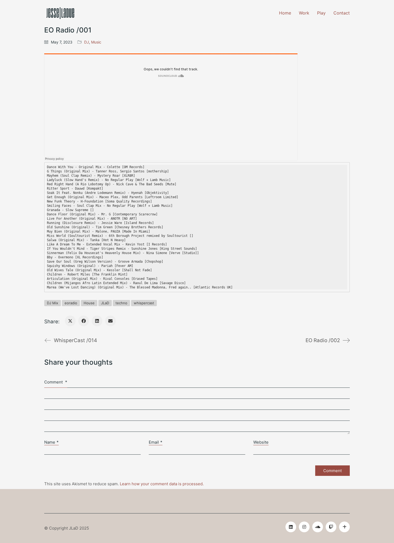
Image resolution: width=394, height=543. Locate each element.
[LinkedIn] (97, 321)
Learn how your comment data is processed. (162, 483)
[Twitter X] (70, 321)
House (89, 303)
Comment (55, 382)
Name (51, 442)
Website (261, 442)
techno (121, 303)
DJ (86, 42)
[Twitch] (331, 527)
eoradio (71, 303)
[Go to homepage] (60, 13)
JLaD (105, 303)
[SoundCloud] (317, 527)
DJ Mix (52, 303)
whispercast (144, 303)
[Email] (110, 321)
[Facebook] (83, 321)
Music (96, 42)
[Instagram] (304, 527)
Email (155, 442)
